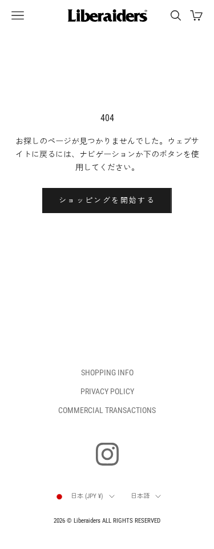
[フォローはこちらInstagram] (107, 454)
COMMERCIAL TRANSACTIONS (107, 410)
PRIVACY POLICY (107, 391)
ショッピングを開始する (107, 200)
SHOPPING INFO (107, 372)
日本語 (140, 496)
